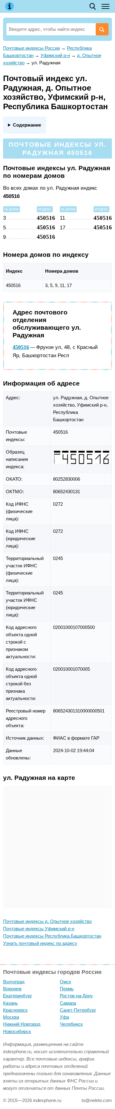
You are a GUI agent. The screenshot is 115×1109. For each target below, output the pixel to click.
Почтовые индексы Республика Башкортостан (52, 936)
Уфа (64, 1017)
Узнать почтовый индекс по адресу (40, 943)
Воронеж (12, 988)
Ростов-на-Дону (76, 995)
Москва (11, 1017)
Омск (65, 981)
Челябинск (71, 1024)
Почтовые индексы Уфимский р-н (38, 928)
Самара (68, 1003)
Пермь (67, 988)
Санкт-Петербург (78, 1010)
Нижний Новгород (21, 1024)
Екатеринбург (17, 995)
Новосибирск (17, 1031)
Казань (10, 1003)
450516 (21, 347)
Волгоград (14, 981)
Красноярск (15, 1010)
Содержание (27, 124)
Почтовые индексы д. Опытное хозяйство (47, 921)
